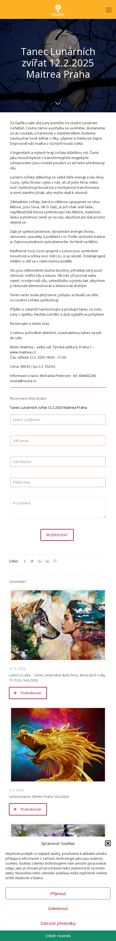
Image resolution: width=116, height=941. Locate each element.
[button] (108, 843)
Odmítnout (58, 908)
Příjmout (58, 893)
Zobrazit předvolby (58, 923)
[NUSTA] (58, 9)
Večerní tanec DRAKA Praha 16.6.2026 (39, 796)
